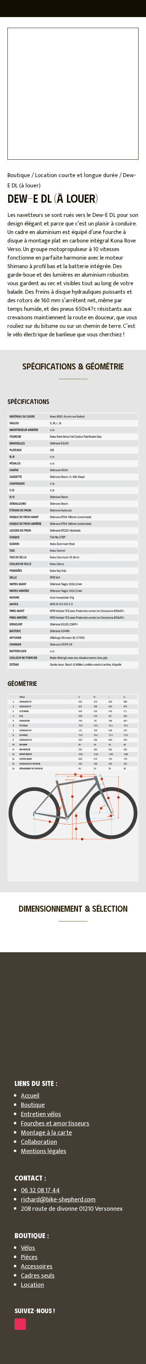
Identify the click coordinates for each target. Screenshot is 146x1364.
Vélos (28, 1248)
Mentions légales (43, 1151)
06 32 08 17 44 (40, 1190)
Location (32, 1285)
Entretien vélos (41, 1114)
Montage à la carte (46, 1133)
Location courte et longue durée (76, 175)
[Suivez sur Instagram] (20, 1324)
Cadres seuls (38, 1275)
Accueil (30, 1096)
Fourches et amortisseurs (55, 1123)
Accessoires (36, 1266)
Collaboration (39, 1142)
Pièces (29, 1257)
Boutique (18, 175)
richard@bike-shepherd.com (58, 1199)
